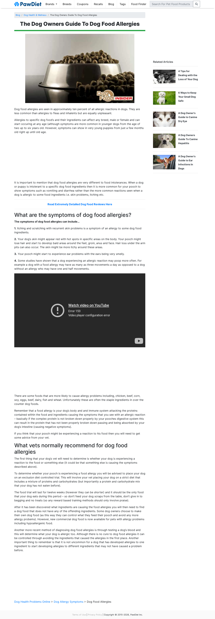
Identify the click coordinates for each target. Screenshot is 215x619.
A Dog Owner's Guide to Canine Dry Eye (187, 117)
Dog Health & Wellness (35, 15)
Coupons (82, 4)
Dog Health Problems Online (32, 601)
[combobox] (171, 4)
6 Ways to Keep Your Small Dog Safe (187, 96)
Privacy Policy (95, 614)
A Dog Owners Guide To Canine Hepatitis (188, 139)
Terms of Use (79, 614)
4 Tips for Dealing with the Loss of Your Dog (188, 75)
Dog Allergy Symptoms (68, 601)
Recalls (98, 4)
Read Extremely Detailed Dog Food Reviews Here (80, 204)
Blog (111, 4)
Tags (123, 4)
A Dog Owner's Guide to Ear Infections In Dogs (187, 162)
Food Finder (138, 4)
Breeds (67, 4)
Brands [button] (50, 4)
